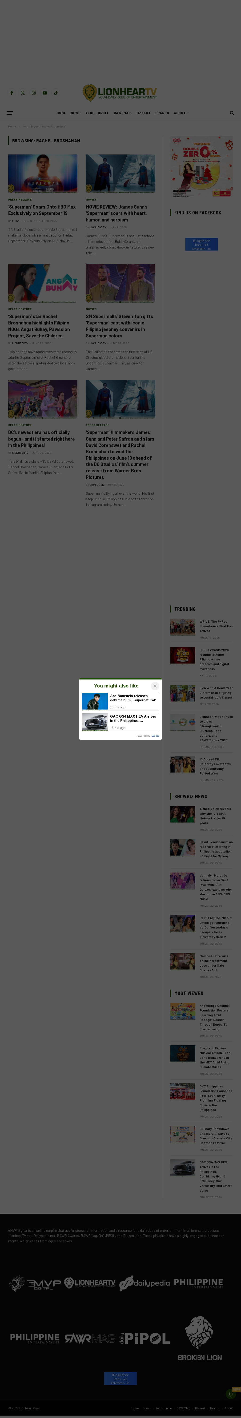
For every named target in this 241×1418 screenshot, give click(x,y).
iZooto (155, 735)
